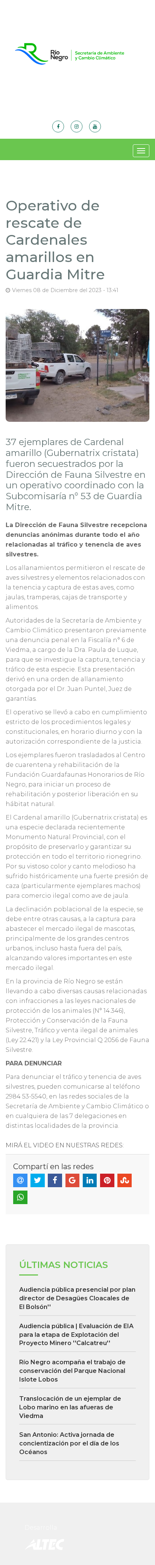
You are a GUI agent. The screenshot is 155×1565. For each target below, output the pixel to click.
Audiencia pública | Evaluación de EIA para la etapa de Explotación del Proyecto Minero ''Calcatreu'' (76, 1335)
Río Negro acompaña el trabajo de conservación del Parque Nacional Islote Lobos (72, 1371)
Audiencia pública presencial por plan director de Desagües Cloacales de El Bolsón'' (77, 1298)
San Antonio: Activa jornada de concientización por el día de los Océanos (69, 1443)
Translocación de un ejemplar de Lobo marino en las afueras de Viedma (70, 1407)
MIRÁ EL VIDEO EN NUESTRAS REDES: (65, 1145)
